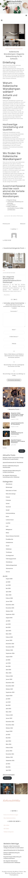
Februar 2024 (9, 676)
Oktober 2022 (9, 728)
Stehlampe (9, 549)
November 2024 (10, 647)
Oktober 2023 (9, 689)
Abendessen (9, 484)
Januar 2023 (9, 718)
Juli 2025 (8, 621)
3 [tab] (14, 299)
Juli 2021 (8, 763)
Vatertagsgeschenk (11, 558)
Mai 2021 (8, 767)
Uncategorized (10, 555)
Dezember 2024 (10, 643)
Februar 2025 (9, 637)
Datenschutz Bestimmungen (11, 814)
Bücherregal (9, 487)
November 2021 (10, 754)
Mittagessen (9, 529)
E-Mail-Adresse (14, 336)
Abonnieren (7, 778)
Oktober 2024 (9, 650)
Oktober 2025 (9, 611)
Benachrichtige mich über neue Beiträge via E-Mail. (14, 374)
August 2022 (9, 731)
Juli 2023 (8, 698)
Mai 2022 (8, 737)
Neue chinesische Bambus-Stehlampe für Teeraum (13, 279)
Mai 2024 (8, 666)
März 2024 (8, 673)
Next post (22, 223)
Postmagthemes (14, 875)
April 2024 (8, 669)
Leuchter (8, 523)
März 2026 (8, 595)
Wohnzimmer (9, 568)
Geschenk (8, 506)
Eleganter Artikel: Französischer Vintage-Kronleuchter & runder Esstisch (17, 415)
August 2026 (9, 578)
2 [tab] (13, 299)
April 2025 (8, 630)
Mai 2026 (8, 588)
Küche (11, 48)
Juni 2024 (8, 663)
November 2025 (10, 608)
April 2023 (8, 708)
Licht (14, 48)
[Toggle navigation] (1, 20)
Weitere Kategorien (9, 831)
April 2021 (8, 770)
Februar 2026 (9, 598)
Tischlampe (9, 552)
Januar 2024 (9, 679)
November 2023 (10, 686)
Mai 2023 (8, 705)
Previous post (6, 223)
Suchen (5, 448)
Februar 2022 (9, 747)
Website (14, 343)
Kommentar (14, 311)
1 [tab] (11, 299)
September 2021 (10, 760)
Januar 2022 (9, 750)
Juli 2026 (8, 582)
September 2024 (10, 653)
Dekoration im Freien (11, 490)
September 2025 (10, 614)
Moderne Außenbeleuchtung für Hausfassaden (17, 433)
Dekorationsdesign (11, 493)
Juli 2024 (8, 660)
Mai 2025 (8, 627)
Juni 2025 (8, 624)
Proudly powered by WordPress (10, 871)
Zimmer (7, 48)
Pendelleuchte (19, 48)
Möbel (7, 532)
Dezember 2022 (10, 721)
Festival (8, 497)
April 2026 (8, 591)
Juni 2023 (8, 702)
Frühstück (8, 500)
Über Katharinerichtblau (10, 818)
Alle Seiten (6, 828)
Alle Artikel (6, 825)
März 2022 (8, 744)
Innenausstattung (10, 513)
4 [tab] (16, 299)
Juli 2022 (8, 734)
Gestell (7, 510)
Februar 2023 (9, 715)
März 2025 (8, 634)
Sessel (7, 545)
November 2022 (10, 724)
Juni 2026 (8, 585)
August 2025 (9, 617)
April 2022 (8, 741)
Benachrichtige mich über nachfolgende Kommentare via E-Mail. (14, 365)
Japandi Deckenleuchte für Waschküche (17, 423)
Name (14, 329)
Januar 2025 (9, 640)
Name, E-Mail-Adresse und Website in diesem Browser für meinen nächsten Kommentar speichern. (14, 355)
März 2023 (8, 711)
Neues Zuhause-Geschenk (12, 536)
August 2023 (9, 695)
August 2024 (9, 656)
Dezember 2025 (10, 604)
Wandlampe (9, 562)
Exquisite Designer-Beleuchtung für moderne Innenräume (18, 441)
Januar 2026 (9, 601)
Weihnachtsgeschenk (11, 565)
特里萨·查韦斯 (7, 240)
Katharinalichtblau (14, 1)
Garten (7, 503)
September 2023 (10, 692)
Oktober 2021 (9, 757)
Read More (7, 291)
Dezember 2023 (10, 682)
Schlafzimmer (9, 542)
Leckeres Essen (10, 519)
